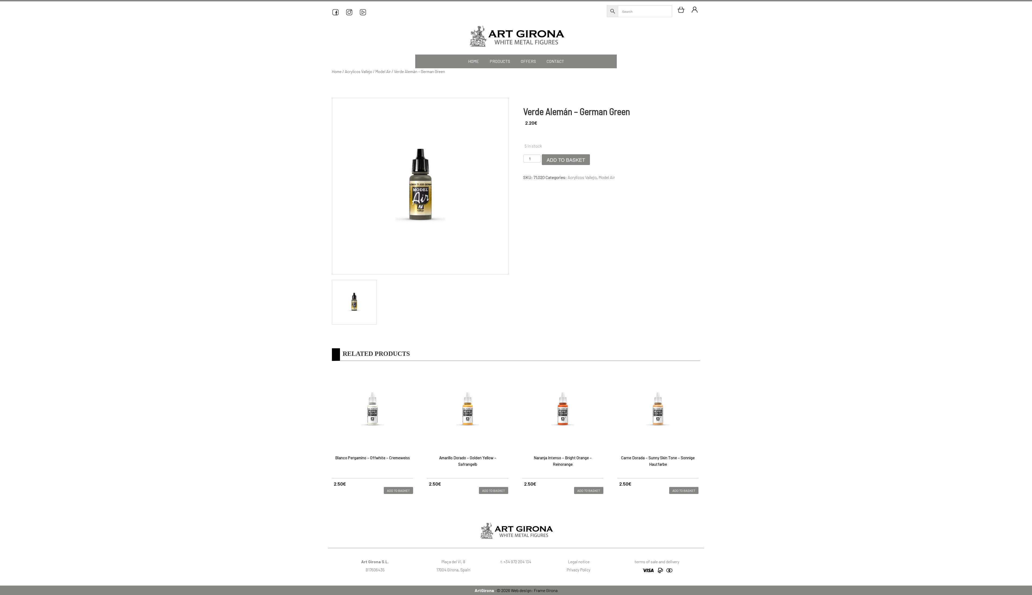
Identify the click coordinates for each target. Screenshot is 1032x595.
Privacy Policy (578, 569)
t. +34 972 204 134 (515, 561)
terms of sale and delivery (657, 561)
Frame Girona (546, 590)
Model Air (383, 71)
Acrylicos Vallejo (358, 71)
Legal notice (579, 561)
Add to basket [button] (398, 490)
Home (337, 71)
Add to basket (566, 159)
